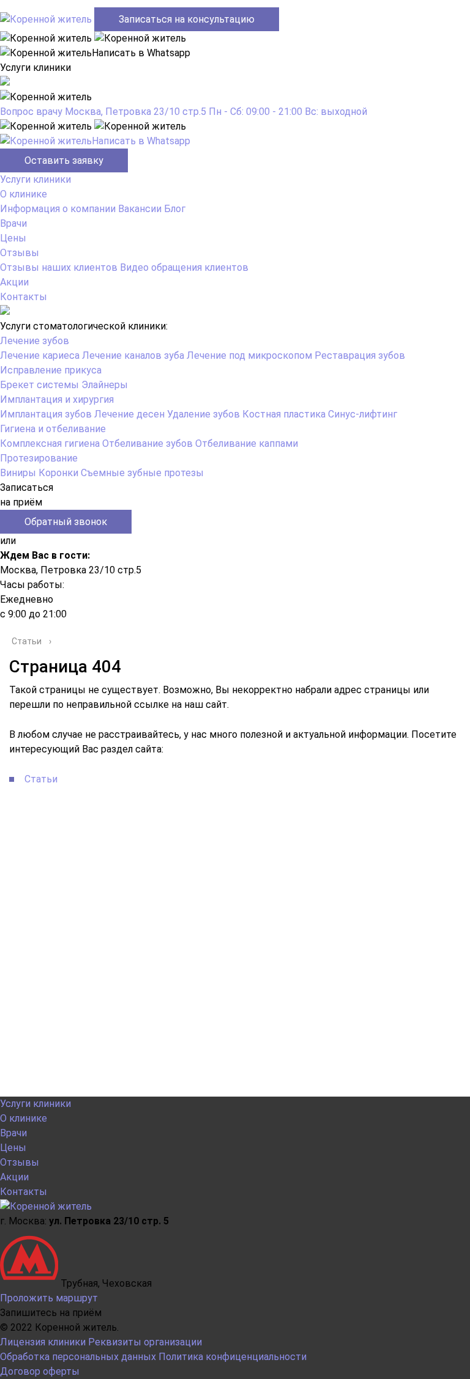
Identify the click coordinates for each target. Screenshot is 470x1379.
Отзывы (19, 253)
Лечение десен (129, 414)
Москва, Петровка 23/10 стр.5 (135, 111)
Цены (13, 238)
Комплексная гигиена (50, 443)
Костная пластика (284, 414)
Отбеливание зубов (147, 443)
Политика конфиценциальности (233, 1356)
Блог (174, 209)
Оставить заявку (63, 160)
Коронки (58, 473)
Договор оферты (40, 1371)
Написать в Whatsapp (141, 141)
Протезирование (39, 458)
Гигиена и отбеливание (53, 429)
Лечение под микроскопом (249, 355)
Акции (14, 282)
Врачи (13, 223)
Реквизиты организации (145, 1342)
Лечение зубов (34, 341)
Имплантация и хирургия (57, 399)
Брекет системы (39, 385)
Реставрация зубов (360, 355)
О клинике (23, 194)
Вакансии (140, 209)
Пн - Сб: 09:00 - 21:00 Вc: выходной (288, 111)
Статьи (41, 779)
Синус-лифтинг (362, 414)
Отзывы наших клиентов (59, 267)
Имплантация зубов (46, 414)
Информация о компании (58, 209)
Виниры (18, 473)
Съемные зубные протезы (142, 473)
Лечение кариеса (40, 355)
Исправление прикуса (51, 370)
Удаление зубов (203, 414)
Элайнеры (104, 385)
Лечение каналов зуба (133, 355)
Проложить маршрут (49, 1298)
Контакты (23, 297)
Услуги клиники (35, 179)
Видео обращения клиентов (184, 267)
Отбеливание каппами (246, 443)
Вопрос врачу (31, 111)
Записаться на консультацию (187, 19)
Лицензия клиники (43, 1342)
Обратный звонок (65, 522)
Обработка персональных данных (78, 1356)
